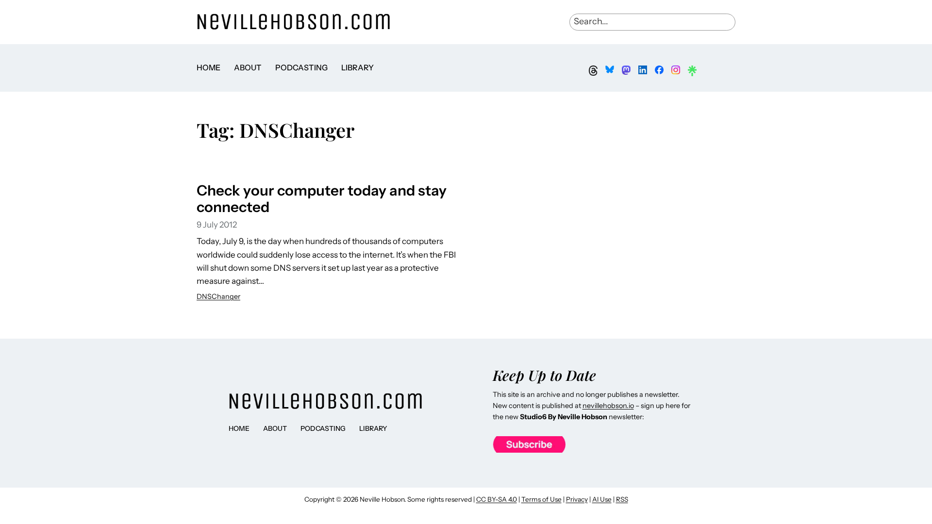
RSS (622, 499)
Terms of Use (541, 499)
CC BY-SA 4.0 (496, 499)
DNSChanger (218, 296)
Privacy (577, 499)
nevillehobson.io (608, 405)
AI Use (602, 499)
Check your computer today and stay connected (322, 198)
